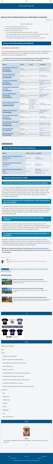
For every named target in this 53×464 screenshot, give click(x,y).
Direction (5, 403)
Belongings (6, 410)
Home (9, 456)
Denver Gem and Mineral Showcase (21, 269)
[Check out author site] (26, 444)
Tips (4, 413)
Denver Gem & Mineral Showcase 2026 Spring (16, 28)
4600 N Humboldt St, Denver (45, 117)
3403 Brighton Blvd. (39, 158)
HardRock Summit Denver (10, 110)
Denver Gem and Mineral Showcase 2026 (36, 269)
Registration (6, 396)
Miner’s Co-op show (8, 133)
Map (4, 393)
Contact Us (26, 456)
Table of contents (25, 24)
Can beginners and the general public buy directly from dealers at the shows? (26, 38)
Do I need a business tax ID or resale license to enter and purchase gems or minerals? (28, 34)
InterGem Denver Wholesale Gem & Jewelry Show (16, 380)
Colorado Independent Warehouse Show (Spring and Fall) (18, 386)
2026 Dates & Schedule (7, 346)
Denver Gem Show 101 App (14, 60)
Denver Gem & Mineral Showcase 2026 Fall (15, 26)
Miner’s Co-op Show (8, 369)
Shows (3, 353)
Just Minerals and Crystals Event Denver (13, 376)
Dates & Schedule (5, 269)
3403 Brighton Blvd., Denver (44, 104)
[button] (49, 286)
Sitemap (39, 458)
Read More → (9, 262)
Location (4, 271)
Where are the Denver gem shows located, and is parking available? (23, 36)
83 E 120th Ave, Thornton (44, 70)
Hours (47, 269)
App (2, 349)
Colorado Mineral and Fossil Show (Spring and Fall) (16, 373)
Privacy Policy (13, 458)
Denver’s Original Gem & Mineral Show (13, 359)
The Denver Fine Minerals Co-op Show (13, 383)
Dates (12, 269)
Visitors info (4, 390)
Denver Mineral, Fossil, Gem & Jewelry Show (14, 363)
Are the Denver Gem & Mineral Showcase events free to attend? (22, 32)
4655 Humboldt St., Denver (44, 124)
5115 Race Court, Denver (40, 172)
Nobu (7, 259)
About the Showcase (8, 416)
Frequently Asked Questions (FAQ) (13, 30)
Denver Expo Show (8, 128)
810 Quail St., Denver (43, 76)
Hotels (4, 406)
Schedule (9, 271)
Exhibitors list (6, 400)
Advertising (43, 456)
